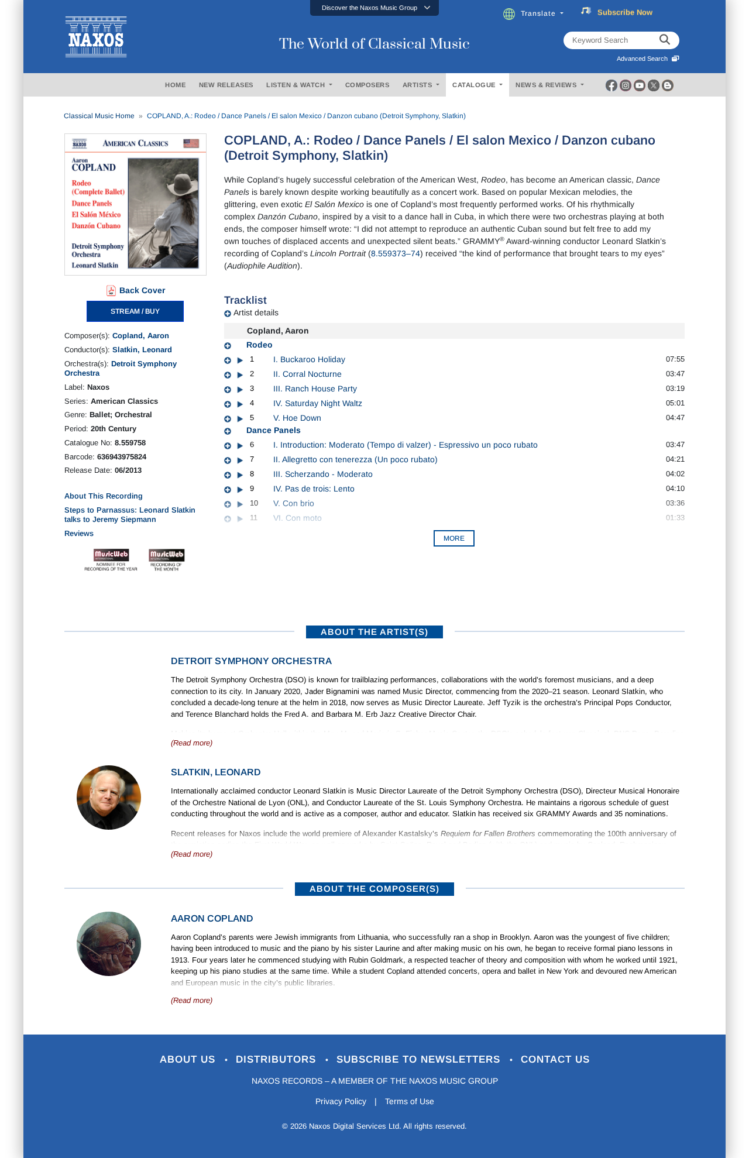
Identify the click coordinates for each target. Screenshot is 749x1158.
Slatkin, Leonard (142, 349)
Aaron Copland (212, 918)
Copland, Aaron (140, 335)
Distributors (277, 1059)
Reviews (79, 533)
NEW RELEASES (226, 84)
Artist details (256, 312)
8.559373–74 (395, 253)
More (454, 538)
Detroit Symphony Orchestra (251, 661)
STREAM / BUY (135, 311)
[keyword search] (664, 40)
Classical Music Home (99, 116)
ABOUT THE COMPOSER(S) (374, 889)
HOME (175, 84)
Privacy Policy (340, 1101)
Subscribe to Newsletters (420, 1059)
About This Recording (103, 496)
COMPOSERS (367, 84)
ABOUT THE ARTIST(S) (374, 632)
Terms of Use (409, 1101)
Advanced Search (644, 58)
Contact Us (555, 1059)
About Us (189, 1059)
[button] (374, 8)
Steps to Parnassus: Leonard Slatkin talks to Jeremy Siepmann (129, 515)
